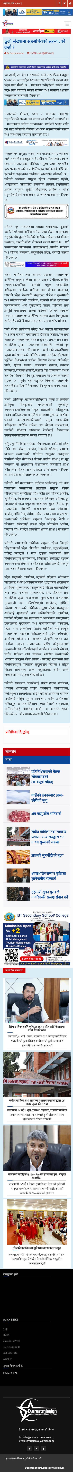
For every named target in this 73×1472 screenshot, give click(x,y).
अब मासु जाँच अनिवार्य (46, 814)
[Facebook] (29, 1448)
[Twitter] (36, 1448)
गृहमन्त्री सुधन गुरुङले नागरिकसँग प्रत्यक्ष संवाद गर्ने (49, 894)
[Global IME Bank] (36, 145)
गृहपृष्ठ (5, 1329)
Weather (7, 1359)
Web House (58, 1468)
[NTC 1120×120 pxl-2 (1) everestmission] (36, 105)
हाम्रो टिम (6, 1335)
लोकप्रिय (10, 752)
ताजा (8, 760)
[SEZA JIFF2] (36, 267)
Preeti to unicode (11, 1347)
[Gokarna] (36, 214)
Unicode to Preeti (11, 1341)
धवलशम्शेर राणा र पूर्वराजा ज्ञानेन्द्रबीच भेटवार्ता (48, 876)
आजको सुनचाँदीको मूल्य (47, 856)
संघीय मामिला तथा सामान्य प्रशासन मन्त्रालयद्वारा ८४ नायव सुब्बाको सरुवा (48, 837)
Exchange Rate (10, 1353)
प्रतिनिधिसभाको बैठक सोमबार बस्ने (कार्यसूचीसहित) (45, 777)
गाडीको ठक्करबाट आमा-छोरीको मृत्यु (47, 798)
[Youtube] (43, 1448)
